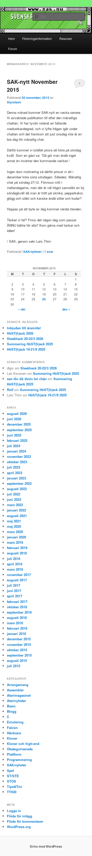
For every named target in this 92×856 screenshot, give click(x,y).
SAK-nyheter (32, 251)
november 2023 (19, 456)
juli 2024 (13, 445)
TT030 (11, 791)
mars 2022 (15, 504)
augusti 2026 (17, 413)
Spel (10, 770)
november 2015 (19, 644)
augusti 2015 (17, 660)
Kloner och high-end (23, 743)
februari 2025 (17, 440)
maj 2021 (14, 521)
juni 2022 (14, 499)
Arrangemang (17, 684)
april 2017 (14, 596)
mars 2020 (15, 531)
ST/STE (13, 775)
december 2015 (19, 638)
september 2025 (19, 429)
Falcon (12, 727)
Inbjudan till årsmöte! (24, 327)
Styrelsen (14, 102)
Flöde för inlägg (19, 816)
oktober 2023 (17, 461)
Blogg (11, 711)
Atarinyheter (16, 700)
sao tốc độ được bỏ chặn (27, 378)
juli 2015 (13, 665)
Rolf (10, 389)
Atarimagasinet (19, 695)
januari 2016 (16, 633)
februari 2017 (17, 601)
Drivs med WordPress (46, 846)
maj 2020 (14, 526)
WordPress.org (19, 826)
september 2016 (19, 612)
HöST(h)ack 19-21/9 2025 (26, 349)
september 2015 (19, 655)
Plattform (14, 754)
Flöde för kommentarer (25, 821)
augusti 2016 (17, 617)
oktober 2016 (17, 606)
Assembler (15, 690)
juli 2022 (13, 494)
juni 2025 (14, 435)
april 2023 (14, 472)
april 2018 (14, 564)
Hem (11, 38)
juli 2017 (13, 585)
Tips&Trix (14, 786)
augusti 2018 (17, 553)
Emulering (15, 722)
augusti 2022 (17, 488)
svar (48, 251)
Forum (12, 48)
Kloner (12, 738)
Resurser (65, 38)
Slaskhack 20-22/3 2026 (25, 338)
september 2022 (19, 483)
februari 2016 (17, 628)
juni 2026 (14, 418)
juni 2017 (14, 590)
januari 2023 (16, 478)
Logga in (14, 810)
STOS (11, 781)
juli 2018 (13, 558)
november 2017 (19, 574)
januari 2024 (16, 451)
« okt (21, 309)
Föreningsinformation (37, 38)
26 (44, 299)
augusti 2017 (17, 580)
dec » (66, 309)
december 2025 (19, 424)
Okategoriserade (20, 748)
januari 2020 (16, 537)
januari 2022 (16, 510)
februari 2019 (17, 547)
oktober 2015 (17, 649)
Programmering (19, 759)
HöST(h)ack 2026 (20, 333)
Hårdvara (14, 732)
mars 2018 (15, 569)
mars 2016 (15, 622)
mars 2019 (15, 542)
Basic (11, 706)
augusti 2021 (17, 515)
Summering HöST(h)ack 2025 (30, 343)
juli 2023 (13, 467)
